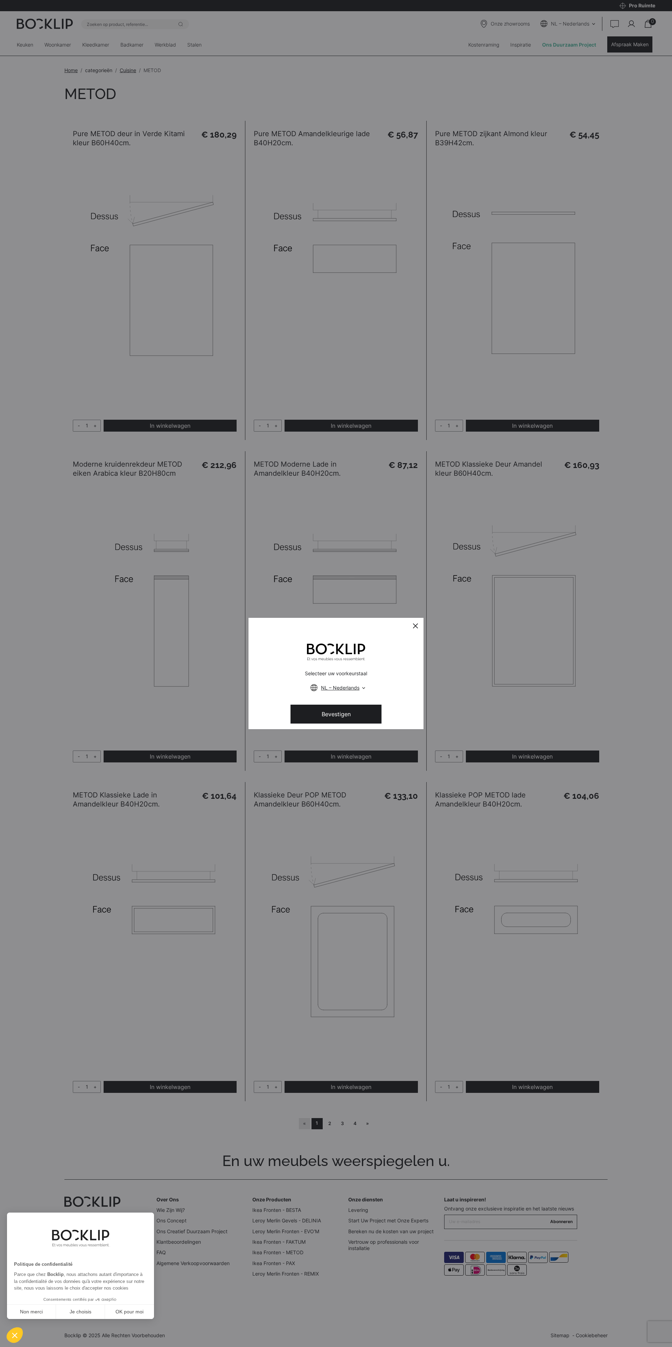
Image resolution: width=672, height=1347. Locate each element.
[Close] (415, 626)
